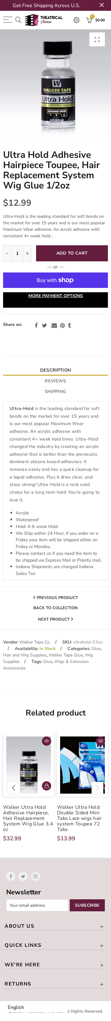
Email (54, 325)
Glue (96, 649)
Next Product (54, 619)
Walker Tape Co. (35, 642)
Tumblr (69, 325)
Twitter (44, 325)
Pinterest (62, 325)
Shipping (55, 391)
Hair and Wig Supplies (25, 655)
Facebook (36, 325)
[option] (55, 85)
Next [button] (97, 788)
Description (55, 370)
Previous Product (57, 597)
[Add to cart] (46, 786)
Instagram (35, 876)
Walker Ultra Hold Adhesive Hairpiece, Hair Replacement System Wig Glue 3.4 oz (28, 818)
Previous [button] (13, 788)
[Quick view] (46, 741)
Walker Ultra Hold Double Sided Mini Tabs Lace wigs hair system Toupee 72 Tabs (79, 818)
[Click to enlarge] (97, 39)
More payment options (55, 296)
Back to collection (55, 608)
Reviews (55, 381)
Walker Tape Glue (66, 655)
